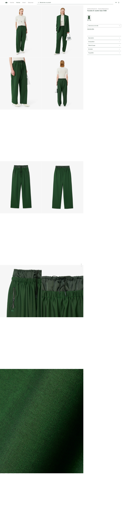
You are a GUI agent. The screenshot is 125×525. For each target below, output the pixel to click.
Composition (91, 41)
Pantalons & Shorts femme (92, 8)
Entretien (90, 49)
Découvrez (30, 2)
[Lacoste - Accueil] (6, 2)
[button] (118, 2)
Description (91, 38)
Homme (12, 2)
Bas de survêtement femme (103, 8)
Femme (18, 2)
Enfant (24, 2)
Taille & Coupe (91, 45)
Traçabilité (90, 52)
